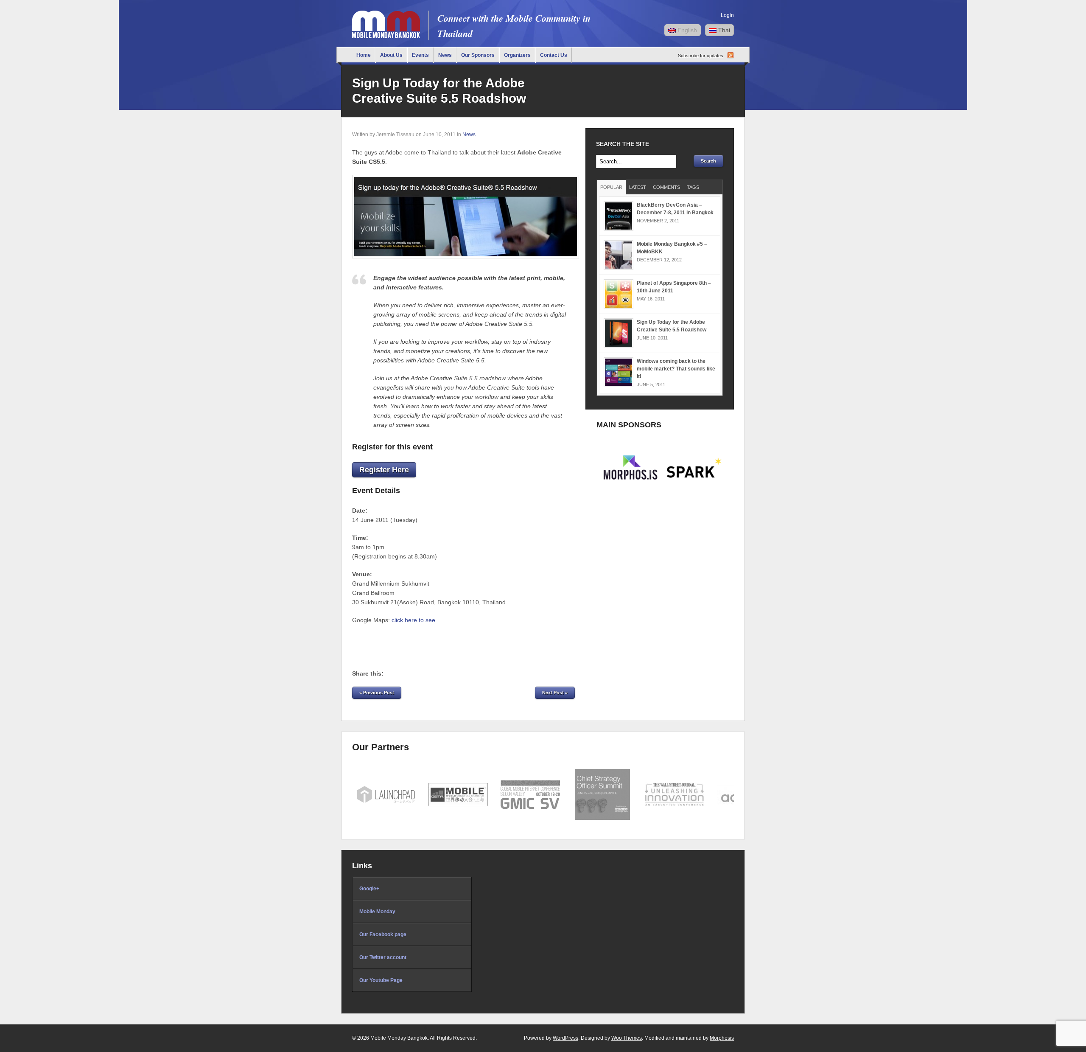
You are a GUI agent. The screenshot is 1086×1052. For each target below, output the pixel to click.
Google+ (369, 889)
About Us (391, 55)
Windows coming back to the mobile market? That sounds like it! (676, 368)
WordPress (565, 1038)
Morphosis (722, 1038)
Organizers (517, 55)
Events (420, 55)
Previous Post (376, 692)
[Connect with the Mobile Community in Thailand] (386, 36)
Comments (666, 187)
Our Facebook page (382, 934)
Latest (637, 187)
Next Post (555, 692)
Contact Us (553, 55)
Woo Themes (626, 1038)
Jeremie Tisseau (395, 134)
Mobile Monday (377, 912)
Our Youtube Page (381, 980)
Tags (693, 187)
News (445, 55)
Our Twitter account (382, 957)
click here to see (413, 620)
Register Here (384, 470)
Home (363, 55)
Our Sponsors (478, 55)
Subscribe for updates (700, 55)
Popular (611, 187)
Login (727, 15)
